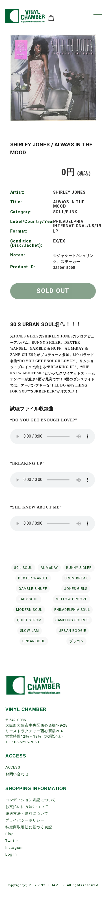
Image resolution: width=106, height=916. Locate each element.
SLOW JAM (29, 630)
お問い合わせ (17, 774)
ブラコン (76, 641)
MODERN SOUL (29, 609)
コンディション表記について (30, 800)
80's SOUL (23, 567)
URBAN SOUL (33, 641)
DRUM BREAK (76, 578)
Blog (9, 834)
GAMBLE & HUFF (33, 588)
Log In (11, 854)
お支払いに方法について (26, 806)
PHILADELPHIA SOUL (72, 609)
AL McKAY (49, 567)
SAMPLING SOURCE (72, 620)
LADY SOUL (28, 599)
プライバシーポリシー (24, 820)
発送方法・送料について (26, 813)
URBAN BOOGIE (72, 630)
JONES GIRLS (75, 588)
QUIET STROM (29, 620)
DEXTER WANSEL (33, 578)
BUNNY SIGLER (79, 567)
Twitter (11, 840)
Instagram (14, 847)
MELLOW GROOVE (71, 599)
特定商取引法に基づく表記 (28, 827)
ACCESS (12, 767)
